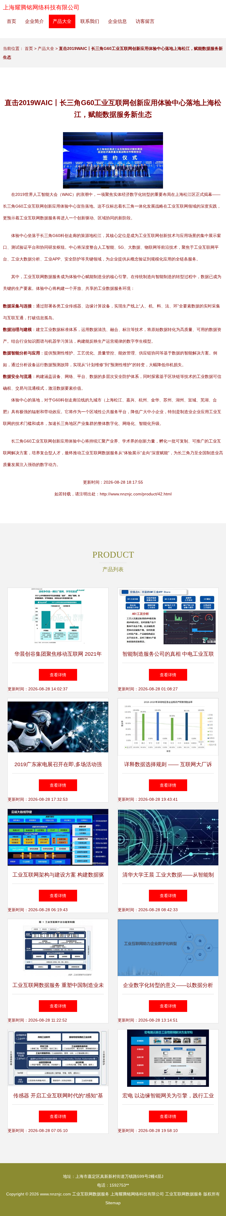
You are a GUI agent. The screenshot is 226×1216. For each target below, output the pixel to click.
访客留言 (145, 21)
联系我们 (89, 21)
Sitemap (113, 1202)
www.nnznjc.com (55, 1194)
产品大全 (62, 21)
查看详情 (58, 674)
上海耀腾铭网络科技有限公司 (41, 7)
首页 (11, 21)
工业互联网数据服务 (90, 1194)
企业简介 (34, 21)
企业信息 (117, 21)
